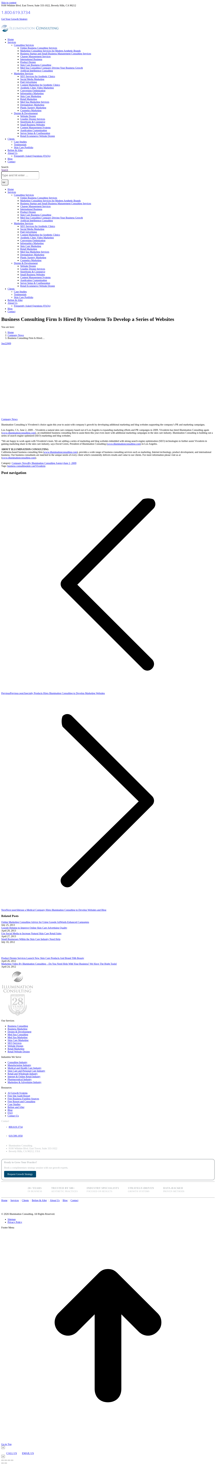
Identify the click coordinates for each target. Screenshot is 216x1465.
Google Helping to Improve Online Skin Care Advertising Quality (34, 927)
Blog (65, 1200)
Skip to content (8, 2)
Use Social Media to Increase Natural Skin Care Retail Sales (31, 933)
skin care (31, 466)
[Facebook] (207, 1204)
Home (4, 1200)
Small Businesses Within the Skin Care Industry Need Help (30, 939)
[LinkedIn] (212, 1204)
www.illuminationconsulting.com (18, 432)
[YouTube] (211, 1204)
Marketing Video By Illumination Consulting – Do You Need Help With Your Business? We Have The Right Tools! (59, 963)
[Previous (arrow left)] (2, 1463)
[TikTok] (214, 1204)
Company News (9, 419)
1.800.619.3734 (15, 12)
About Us (55, 1200)
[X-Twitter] (209, 1204)
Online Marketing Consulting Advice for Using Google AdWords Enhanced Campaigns (45, 922)
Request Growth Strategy (20, 1174)
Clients (25, 1200)
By (46, 463)
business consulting (17, 466)
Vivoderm (40, 466)
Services (14, 1200)
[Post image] (10, 955)
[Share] (5, 1460)
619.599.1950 (16, 1135)
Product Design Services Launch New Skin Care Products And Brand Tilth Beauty (42, 958)
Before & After (39, 1200)
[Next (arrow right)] (5, 1463)
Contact (74, 1200)
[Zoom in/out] (12, 1460)
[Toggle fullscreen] (9, 1460)
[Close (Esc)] (2, 1460)
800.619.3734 (16, 1127)
